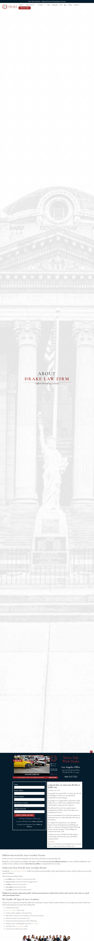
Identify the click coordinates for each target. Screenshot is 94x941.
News (61, 5)
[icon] (91, 752)
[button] (22, 5)
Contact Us (76, 5)
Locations (40, 5)
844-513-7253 (24, 8)
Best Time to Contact (21, 803)
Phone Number (19, 797)
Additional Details (20, 809)
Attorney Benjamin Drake (18, 871)
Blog (65, 5)
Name (16, 784)
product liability (19, 926)
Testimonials (55, 5)
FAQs (48, 5)
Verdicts (70, 5)
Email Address (18, 790)
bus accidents (34, 923)
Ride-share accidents (11, 910)
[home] (9, 6)
